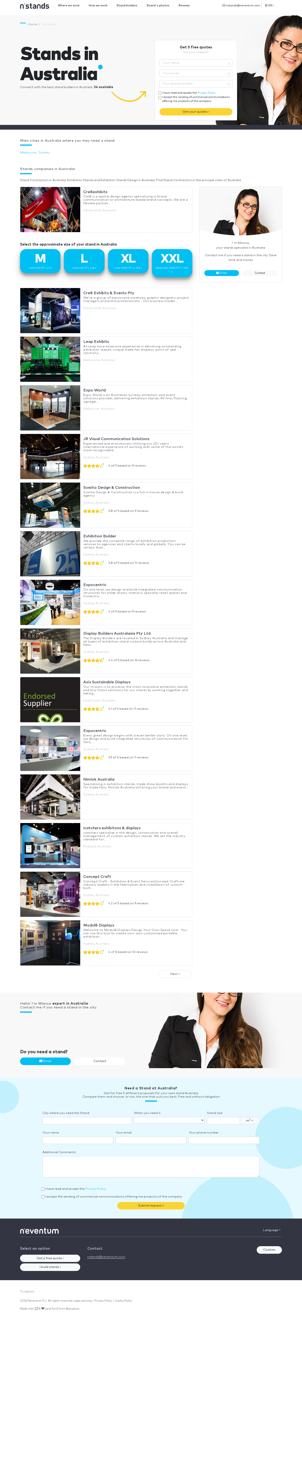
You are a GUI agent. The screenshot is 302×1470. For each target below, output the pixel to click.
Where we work (69, 5)
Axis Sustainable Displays (106, 682)
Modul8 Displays (98, 925)
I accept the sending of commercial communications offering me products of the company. (196, 99)
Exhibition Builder (99, 536)
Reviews (184, 5)
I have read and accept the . (189, 93)
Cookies (269, 1249)
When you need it (147, 1113)
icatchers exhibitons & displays (112, 828)
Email (223, 273)
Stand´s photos (158, 5)
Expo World (94, 390)
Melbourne (28, 152)
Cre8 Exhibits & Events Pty (108, 293)
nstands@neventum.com (242, 5)
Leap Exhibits (96, 342)
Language (271, 1230)
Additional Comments (59, 1152)
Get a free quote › (50, 1258)
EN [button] (270, 5)
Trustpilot (27, 1291)
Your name (50, 1132)
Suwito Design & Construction (111, 487)
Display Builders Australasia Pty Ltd (117, 633)
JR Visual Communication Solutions (116, 439)
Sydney (44, 152)
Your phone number (204, 1132)
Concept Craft (97, 877)
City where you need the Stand (65, 1113)
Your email (124, 1132)
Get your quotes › (196, 111)
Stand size (214, 1113)
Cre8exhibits (95, 192)
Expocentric (94, 585)
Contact (260, 273)
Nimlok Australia (98, 779)
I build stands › (50, 1267)
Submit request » (151, 1205)
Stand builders (127, 5)
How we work (98, 5)
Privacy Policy (206, 93)
